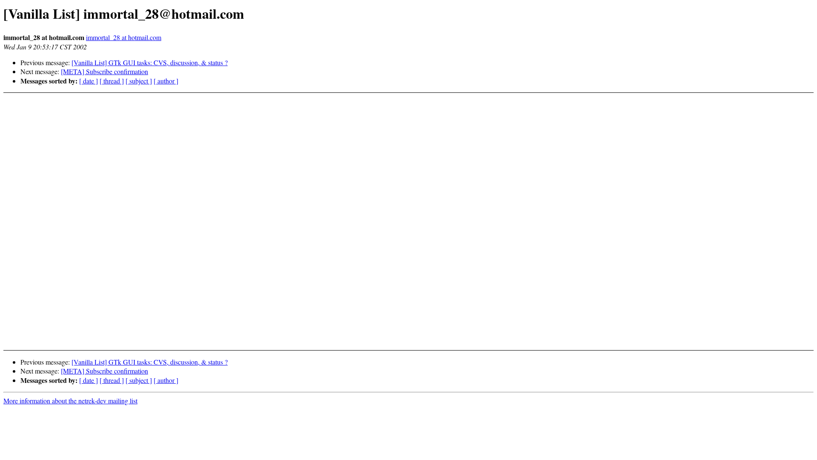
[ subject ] (139, 80)
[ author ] (166, 80)
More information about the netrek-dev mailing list (70, 400)
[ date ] (88, 80)
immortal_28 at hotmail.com (123, 37)
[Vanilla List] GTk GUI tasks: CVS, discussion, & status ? (149, 62)
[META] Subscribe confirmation (104, 71)
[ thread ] (112, 80)
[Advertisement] (718, 321)
